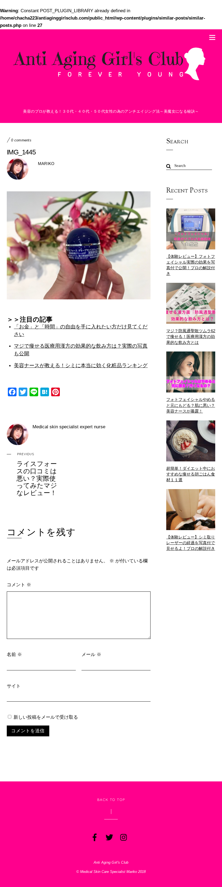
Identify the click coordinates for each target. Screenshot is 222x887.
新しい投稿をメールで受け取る (46, 717)
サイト (14, 686)
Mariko (46, 163)
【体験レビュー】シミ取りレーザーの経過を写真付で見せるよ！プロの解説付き (190, 543)
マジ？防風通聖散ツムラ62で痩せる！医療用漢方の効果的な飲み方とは (190, 336)
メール (91, 654)
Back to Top (111, 799)
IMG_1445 (21, 152)
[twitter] (109, 836)
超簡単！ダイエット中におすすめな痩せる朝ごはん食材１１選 (190, 474)
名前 (14, 654)
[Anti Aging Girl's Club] (111, 80)
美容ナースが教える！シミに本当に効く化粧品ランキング (81, 365)
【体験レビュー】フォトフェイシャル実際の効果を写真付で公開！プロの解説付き (190, 265)
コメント (19, 584)
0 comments (21, 140)
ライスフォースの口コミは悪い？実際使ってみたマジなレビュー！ (37, 474)
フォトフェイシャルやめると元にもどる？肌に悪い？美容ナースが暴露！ (190, 405)
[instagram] (123, 836)
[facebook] (94, 836)
